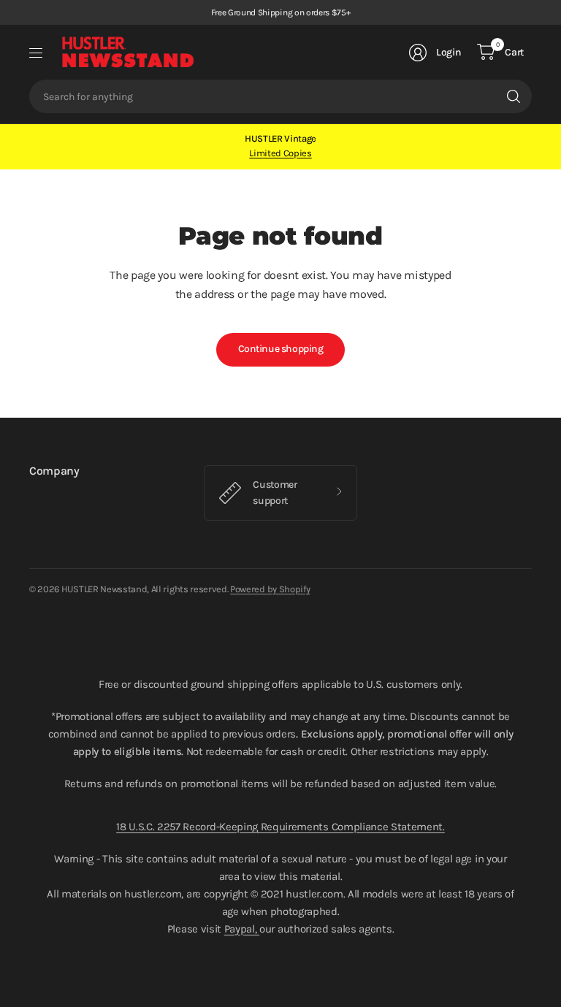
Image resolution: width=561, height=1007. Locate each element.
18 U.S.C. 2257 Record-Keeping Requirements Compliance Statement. (280, 826)
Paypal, (241, 928)
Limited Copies (280, 153)
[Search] (513, 96)
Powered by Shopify (270, 588)
